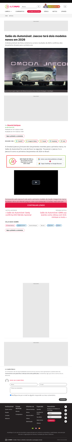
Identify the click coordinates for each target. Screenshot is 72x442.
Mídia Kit (7, 418)
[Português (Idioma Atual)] (32, 428)
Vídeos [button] (46, 11)
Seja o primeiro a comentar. (14, 136)
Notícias (11, 15)
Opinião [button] (63, 11)
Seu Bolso (51, 225)
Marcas (17, 411)
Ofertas (39, 423)
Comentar (63, 399)
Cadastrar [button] (51, 420)
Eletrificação (29, 421)
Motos (28, 412)
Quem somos (8, 409)
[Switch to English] (36, 428)
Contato (7, 415)
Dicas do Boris (29, 415)
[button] (39, 6)
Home (6, 15)
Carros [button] (7, 11)
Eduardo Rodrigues (14, 125)
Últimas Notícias (30, 409)
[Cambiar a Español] (39, 428)
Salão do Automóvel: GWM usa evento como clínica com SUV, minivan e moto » (53, 214)
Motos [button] (55, 11)
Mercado (43, 225)
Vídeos (59, 225)
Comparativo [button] (20, 11)
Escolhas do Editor (21, 225)
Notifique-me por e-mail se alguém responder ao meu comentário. (33, 395)
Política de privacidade (62, 439)
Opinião (39, 409)
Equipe (7, 412)
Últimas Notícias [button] (34, 11)
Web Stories (40, 420)
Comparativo (19, 414)
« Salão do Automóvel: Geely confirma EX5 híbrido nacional (18, 213)
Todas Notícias (10, 225)
